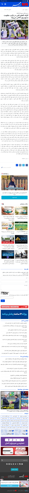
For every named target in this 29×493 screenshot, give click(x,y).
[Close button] (28, 479)
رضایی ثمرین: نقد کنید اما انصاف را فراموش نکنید (17, 330)
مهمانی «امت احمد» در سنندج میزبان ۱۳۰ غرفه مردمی (16, 333)
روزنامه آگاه (3, 427)
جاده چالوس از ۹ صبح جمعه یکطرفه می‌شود (18, 378)
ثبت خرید (14, 197)
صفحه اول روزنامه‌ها (23, 389)
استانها (26, 9)
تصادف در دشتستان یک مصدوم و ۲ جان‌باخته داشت (17, 368)
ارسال (3, 300)
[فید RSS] (11, 464)
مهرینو (14, 427)
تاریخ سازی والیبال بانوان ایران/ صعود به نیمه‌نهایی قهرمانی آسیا (15, 361)
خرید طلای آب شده (5, 416)
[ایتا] (7, 464)
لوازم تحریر (15, 416)
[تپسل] (2, 174)
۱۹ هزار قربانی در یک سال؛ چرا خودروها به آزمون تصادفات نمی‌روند (14, 381)
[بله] (20, 464)
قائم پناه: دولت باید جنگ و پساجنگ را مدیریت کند (17, 343)
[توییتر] (16, 464)
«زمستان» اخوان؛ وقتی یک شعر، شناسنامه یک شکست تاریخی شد (14, 383)
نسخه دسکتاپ (14, 469)
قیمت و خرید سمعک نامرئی (22, 427)
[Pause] (3, 189)
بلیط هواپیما (25, 425)
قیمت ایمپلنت (24, 423)
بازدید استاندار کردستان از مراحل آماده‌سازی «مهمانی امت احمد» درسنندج (14, 340)
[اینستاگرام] (18, 464)
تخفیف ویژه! (9, 486)
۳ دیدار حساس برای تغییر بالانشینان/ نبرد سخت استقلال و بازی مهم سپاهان (14, 365)
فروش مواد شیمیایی (5, 420)
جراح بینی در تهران (23, 416)
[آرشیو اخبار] (9, 464)
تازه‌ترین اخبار (24, 321)
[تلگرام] (22, 464)
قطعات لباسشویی (15, 423)
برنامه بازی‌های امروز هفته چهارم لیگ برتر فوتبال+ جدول (16, 359)
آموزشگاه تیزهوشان (5, 423)
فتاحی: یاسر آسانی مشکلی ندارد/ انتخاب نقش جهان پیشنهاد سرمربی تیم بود (14, 371)
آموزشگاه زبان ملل (5, 425)
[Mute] (5, 189)
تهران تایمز (9, 427)
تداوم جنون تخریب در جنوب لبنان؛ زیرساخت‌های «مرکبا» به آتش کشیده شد (15, 336)
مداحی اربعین (4, 418)
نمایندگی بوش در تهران (15, 425)
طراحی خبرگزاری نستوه (22, 490)
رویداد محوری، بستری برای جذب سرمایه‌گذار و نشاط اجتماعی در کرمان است (15, 326)
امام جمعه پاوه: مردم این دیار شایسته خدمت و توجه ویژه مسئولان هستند (14, 347)
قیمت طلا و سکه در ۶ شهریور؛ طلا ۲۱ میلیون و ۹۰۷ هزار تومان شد (14, 353)
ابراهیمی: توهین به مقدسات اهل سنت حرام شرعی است (16, 323)
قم (23, 9)
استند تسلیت (12, 418)
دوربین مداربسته (24, 420)
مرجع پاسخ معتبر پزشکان (15, 420)
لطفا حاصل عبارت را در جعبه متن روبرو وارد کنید (18, 295)
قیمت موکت (24, 418)
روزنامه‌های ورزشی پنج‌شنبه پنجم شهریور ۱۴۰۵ (17, 411)
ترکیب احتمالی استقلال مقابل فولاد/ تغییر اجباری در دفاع (16, 386)
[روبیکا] (13, 464)
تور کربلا (18, 418)
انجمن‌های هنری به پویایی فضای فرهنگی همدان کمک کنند (15, 350)
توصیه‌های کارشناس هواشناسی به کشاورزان (18, 375)
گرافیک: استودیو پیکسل (11, 490)
